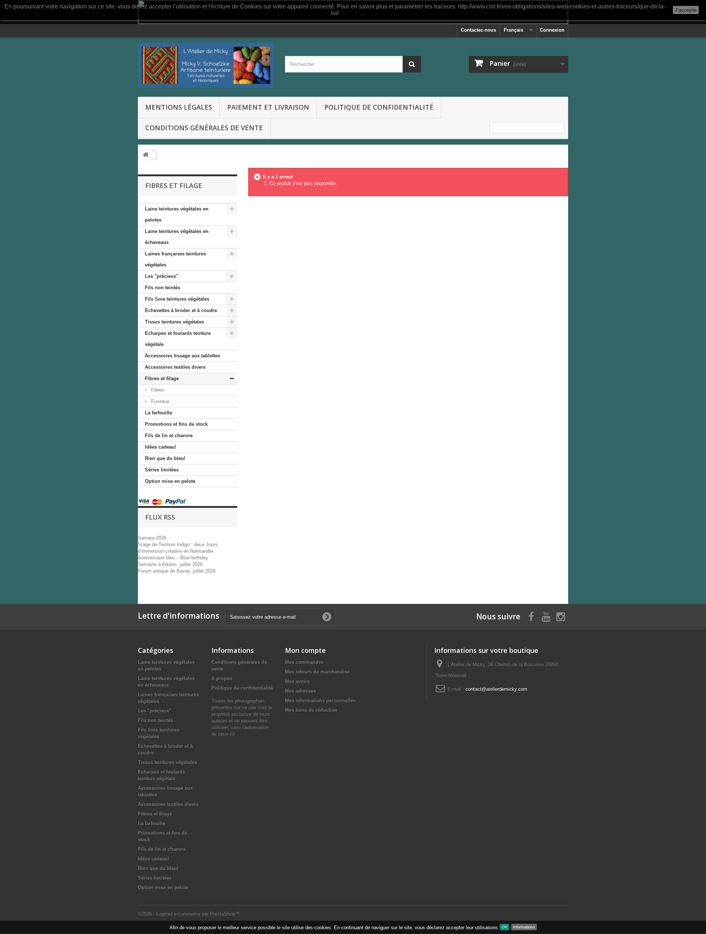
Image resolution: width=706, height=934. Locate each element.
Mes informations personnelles (320, 700)
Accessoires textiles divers (175, 367)
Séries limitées (162, 470)
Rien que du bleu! (165, 458)
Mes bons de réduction (311, 710)
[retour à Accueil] (146, 155)
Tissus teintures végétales (174, 322)
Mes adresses (300, 691)
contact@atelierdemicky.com (496, 689)
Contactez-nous (478, 30)
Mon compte (305, 650)
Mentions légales (178, 107)
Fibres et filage (162, 378)
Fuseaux (160, 401)
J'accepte (686, 10)
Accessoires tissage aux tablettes (182, 355)
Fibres (157, 390)
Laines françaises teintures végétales (175, 259)
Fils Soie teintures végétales (177, 299)
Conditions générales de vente (204, 127)
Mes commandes (304, 662)
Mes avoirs (297, 681)
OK (504, 927)
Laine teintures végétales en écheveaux (176, 237)
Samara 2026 (152, 538)
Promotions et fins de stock (176, 424)
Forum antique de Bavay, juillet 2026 (176, 571)
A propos (221, 678)
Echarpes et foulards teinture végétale (178, 338)
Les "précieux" (161, 276)
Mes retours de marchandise (317, 672)
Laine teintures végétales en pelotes (176, 214)
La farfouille (158, 412)
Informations (524, 927)
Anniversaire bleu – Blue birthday (173, 557)
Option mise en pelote (170, 481)
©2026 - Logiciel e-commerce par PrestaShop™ (189, 914)
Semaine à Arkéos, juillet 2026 (170, 564)
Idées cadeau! (160, 447)
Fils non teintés (162, 287)
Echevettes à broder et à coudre (181, 310)
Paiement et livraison (268, 107)
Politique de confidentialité (379, 107)
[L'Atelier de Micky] (206, 65)
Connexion (552, 30)
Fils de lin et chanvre (169, 435)
